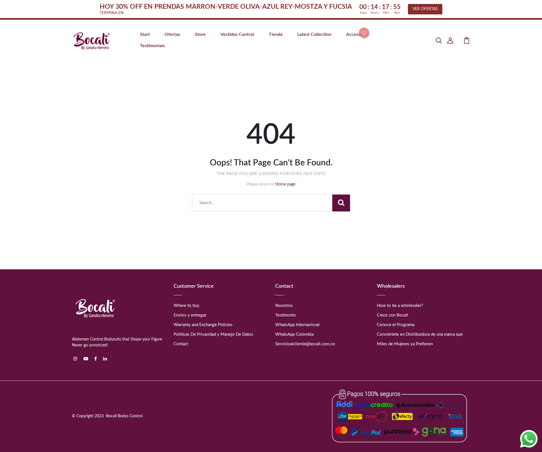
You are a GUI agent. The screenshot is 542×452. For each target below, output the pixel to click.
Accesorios (357, 34)
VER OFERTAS (425, 9)
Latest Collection (314, 34)
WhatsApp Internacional (297, 325)
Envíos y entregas (190, 315)
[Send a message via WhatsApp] (529, 439)
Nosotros (284, 305)
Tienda (276, 34)
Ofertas (172, 34)
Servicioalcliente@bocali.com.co (305, 344)
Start (145, 34)
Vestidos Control (237, 34)
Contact (181, 344)
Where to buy (186, 305)
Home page (285, 184)
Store (200, 34)
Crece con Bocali (392, 315)
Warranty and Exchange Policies (203, 325)
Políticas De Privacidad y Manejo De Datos (213, 334)
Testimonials (152, 45)
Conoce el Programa (395, 325)
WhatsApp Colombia (294, 334)
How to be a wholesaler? (400, 305)
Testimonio (285, 315)
